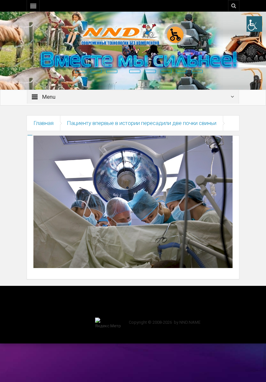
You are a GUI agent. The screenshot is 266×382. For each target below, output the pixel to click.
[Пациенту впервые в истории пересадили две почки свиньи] (133, 201)
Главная (43, 123)
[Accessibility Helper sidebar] (254, 24)
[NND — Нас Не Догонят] (133, 33)
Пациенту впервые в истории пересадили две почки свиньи (141, 123)
